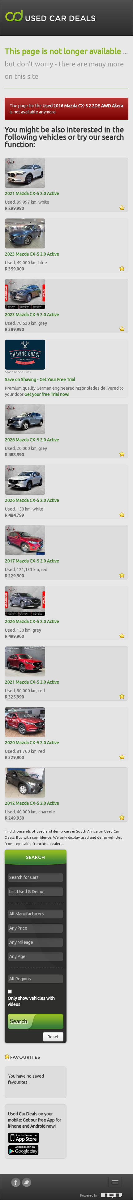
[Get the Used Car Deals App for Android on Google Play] (23, 1149)
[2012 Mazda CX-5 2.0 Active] (25, 782)
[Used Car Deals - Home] (50, 16)
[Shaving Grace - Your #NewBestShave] (25, 354)
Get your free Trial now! (46, 394)
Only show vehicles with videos (31, 1001)
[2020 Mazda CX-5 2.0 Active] (25, 721)
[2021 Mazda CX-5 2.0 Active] (25, 172)
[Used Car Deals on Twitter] (26, 1182)
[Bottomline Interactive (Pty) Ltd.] (104, 1195)
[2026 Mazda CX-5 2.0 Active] (25, 418)
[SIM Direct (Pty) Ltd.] (118, 1195)
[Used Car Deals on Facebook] (15, 1182)
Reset (53, 1036)
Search (18, 1021)
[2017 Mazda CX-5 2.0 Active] (25, 539)
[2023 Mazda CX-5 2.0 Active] (25, 233)
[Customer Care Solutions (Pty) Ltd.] (111, 1195)
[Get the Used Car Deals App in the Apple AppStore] (23, 1141)
